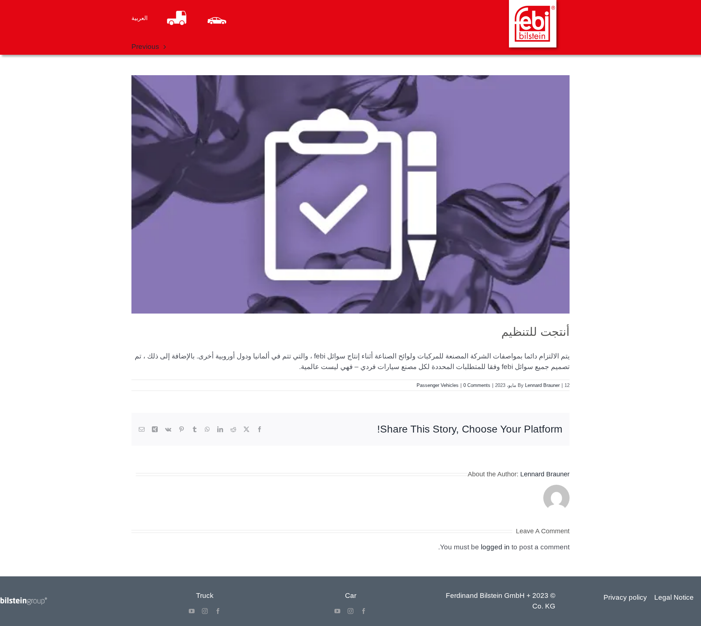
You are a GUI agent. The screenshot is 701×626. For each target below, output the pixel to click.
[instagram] (350, 611)
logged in (495, 547)
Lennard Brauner (542, 385)
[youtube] (337, 611)
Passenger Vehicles (438, 385)
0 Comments (476, 385)
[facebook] (364, 611)
